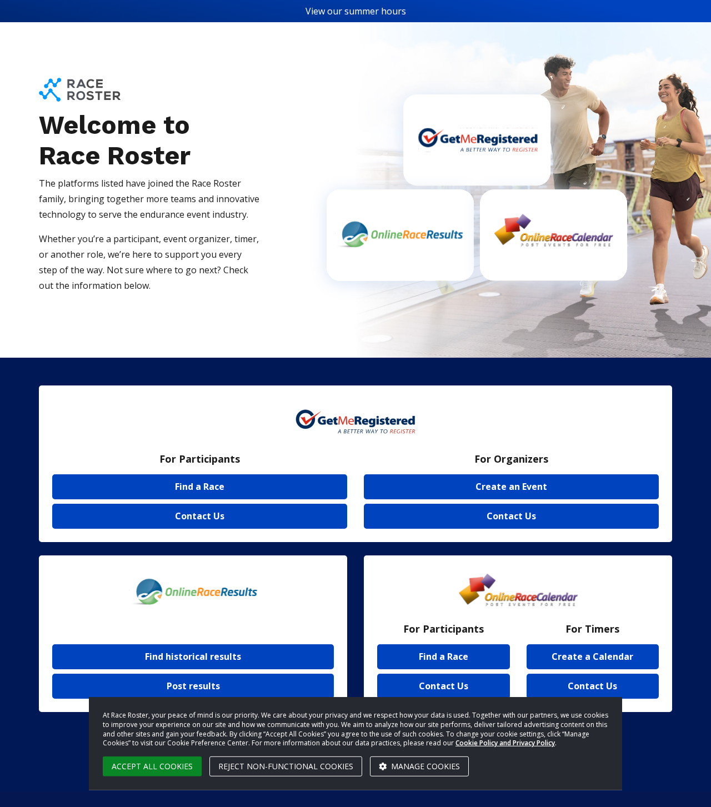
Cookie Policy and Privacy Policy (505, 743)
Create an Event (511, 486)
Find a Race (199, 486)
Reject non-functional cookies (285, 766)
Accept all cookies (152, 766)
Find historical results (193, 656)
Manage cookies (424, 766)
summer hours (375, 11)
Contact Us (199, 516)
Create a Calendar (592, 656)
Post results (193, 686)
